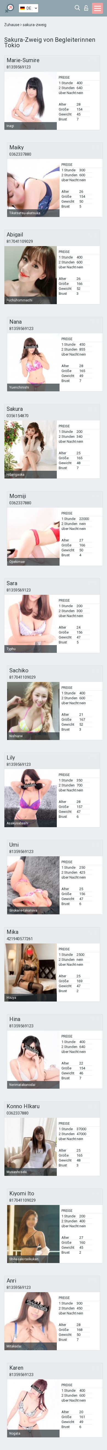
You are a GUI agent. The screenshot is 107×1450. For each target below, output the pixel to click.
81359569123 (19, 67)
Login (87, 6)
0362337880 (20, 154)
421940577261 (20, 938)
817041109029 (20, 241)
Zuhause (12, 25)
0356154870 (18, 415)
